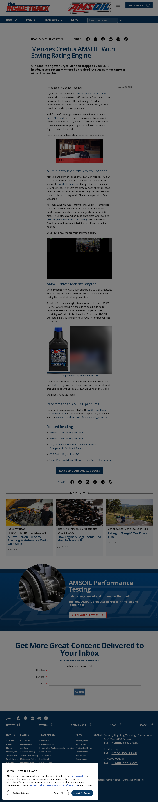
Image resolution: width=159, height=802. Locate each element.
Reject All (58, 793)
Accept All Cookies (82, 793)
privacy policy (78, 776)
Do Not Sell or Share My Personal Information (54, 785)
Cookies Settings (20, 793)
